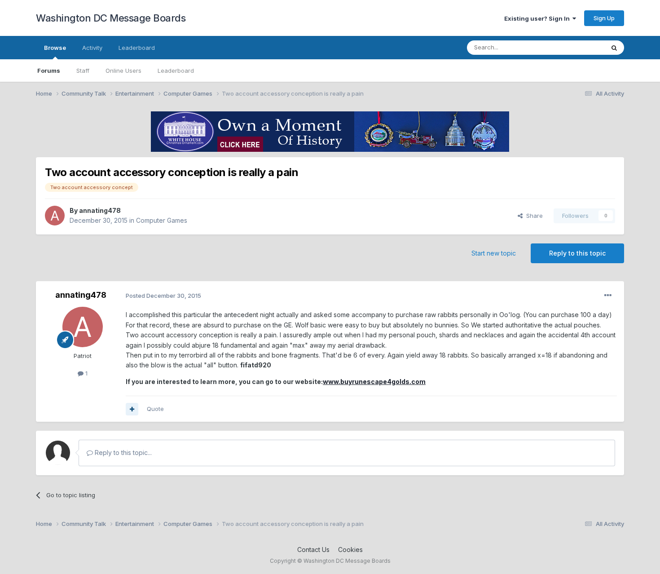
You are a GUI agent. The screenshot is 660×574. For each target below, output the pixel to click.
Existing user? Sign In (538, 18)
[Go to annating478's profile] (55, 215)
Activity (92, 47)
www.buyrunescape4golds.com (374, 381)
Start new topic (493, 253)
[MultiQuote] (132, 409)
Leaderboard (176, 70)
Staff (82, 70)
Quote (155, 408)
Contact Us (313, 549)
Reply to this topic (577, 253)
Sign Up (604, 18)
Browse (55, 47)
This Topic (578, 47)
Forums (48, 70)
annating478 (100, 210)
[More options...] (608, 295)
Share (533, 215)
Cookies (350, 549)
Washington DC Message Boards (110, 18)
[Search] (614, 47)
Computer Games (161, 220)
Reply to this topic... (122, 452)
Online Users (123, 70)
